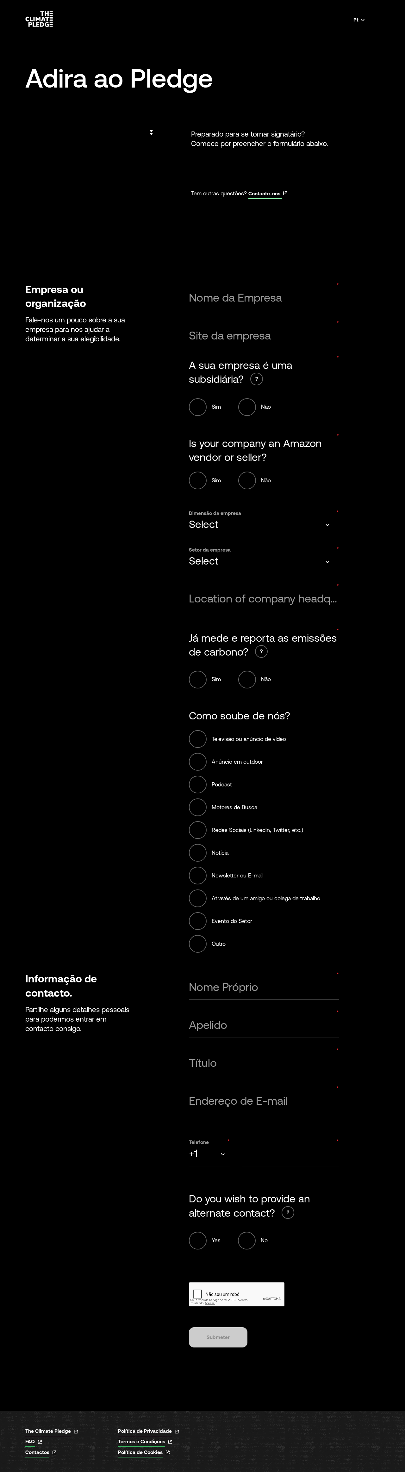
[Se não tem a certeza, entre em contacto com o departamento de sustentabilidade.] (261, 651)
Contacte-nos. (265, 193)
